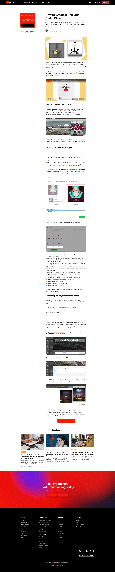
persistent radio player (65, 109)
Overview (23, 520)
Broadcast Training (44, 524)
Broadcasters (61, 533)
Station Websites (25, 524)
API (21, 529)
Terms (52, 565)
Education (60, 531)
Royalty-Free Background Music (47, 529)
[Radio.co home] (10, 2)
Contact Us (79, 526)
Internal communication (45, 522)
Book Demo (97, 2)
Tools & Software (43, 545)
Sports (59, 520)
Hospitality (60, 526)
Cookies (62, 565)
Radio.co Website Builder (57, 332)
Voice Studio (24, 526)
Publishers (60, 524)
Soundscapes (42, 531)
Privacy (57, 565)
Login (90, 2)
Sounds (41, 541)
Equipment (42, 547)
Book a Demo (79, 529)
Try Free (105, 2)
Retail (59, 522)
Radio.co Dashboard (68, 169)
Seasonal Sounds (43, 543)
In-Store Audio (42, 526)
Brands (59, 535)
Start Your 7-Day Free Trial (66, 421)
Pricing (48, 2)
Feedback (23, 531)
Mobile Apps (24, 522)
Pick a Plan (51, 495)
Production (61, 30)
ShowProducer (43, 536)
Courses (41, 539)
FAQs (22, 533)
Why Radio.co (79, 522)
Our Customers (80, 524)
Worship (60, 537)
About (77, 520)
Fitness (59, 529)
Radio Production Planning (46, 520)
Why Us (42, 2)
